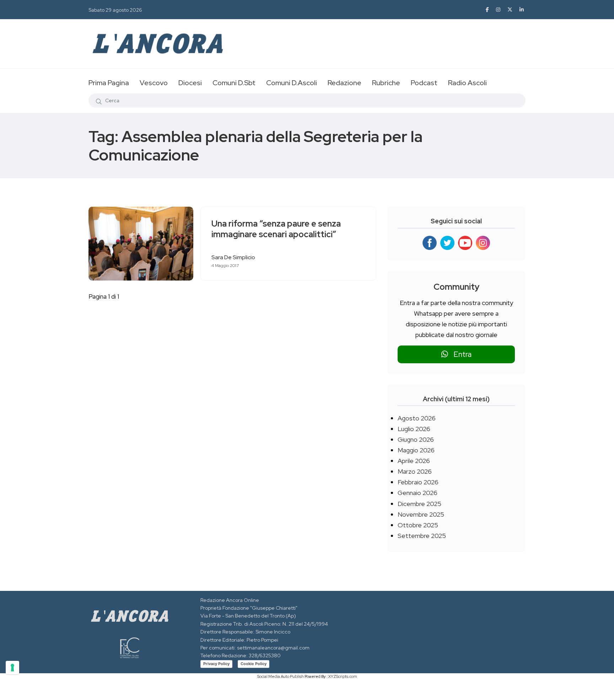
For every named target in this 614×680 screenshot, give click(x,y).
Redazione (344, 82)
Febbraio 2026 (418, 482)
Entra (460, 354)
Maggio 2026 (416, 450)
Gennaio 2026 (417, 493)
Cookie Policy (253, 663)
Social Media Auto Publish (280, 676)
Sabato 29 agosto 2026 (115, 10)
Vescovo (154, 82)
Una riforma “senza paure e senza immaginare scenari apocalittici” (276, 229)
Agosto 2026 (417, 418)
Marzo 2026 (415, 471)
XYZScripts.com (342, 676)
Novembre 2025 (421, 514)
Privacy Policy (216, 663)
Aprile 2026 (414, 461)
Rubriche (386, 82)
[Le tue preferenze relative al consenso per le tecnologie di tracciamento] (12, 667)
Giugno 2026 (416, 439)
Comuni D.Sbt (233, 82)
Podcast (424, 82)
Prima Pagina (108, 82)
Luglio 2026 (414, 429)
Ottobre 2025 (418, 525)
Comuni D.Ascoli (291, 82)
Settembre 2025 (422, 536)
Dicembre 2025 (419, 504)
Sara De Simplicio (233, 257)
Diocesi (190, 82)
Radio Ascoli (467, 82)
